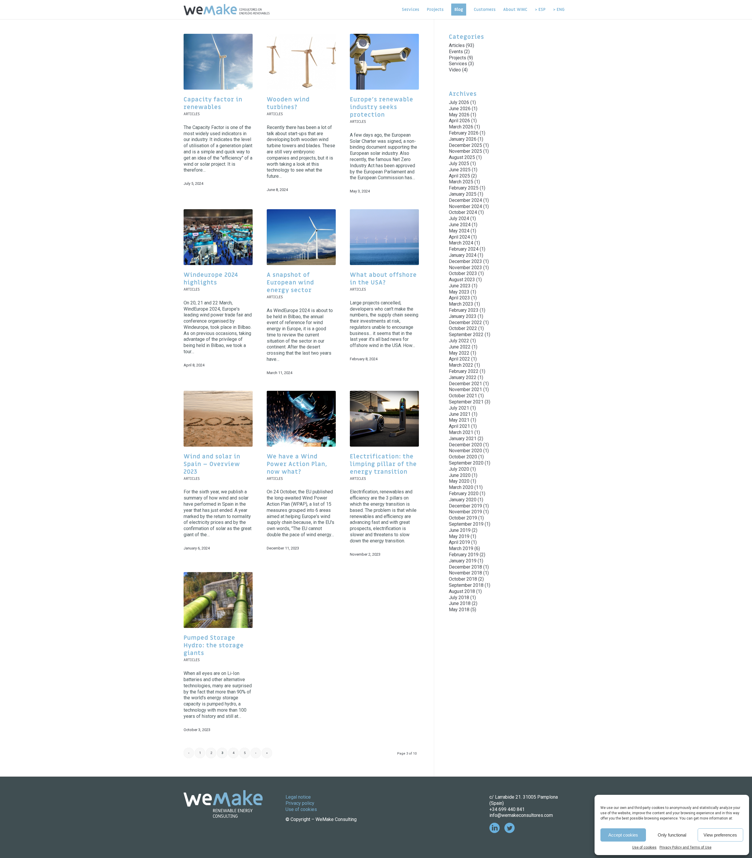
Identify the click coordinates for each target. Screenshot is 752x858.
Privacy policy (300, 803)
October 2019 (463, 518)
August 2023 (462, 279)
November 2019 (465, 512)
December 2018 (465, 567)
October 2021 (463, 395)
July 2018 (459, 597)
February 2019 (464, 554)
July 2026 (459, 102)
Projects (457, 58)
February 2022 (464, 371)
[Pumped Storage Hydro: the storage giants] (218, 600)
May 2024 (459, 231)
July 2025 (459, 163)
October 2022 (463, 328)
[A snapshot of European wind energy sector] (301, 237)
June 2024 (460, 224)
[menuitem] (410, 9)
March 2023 (461, 304)
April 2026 (459, 120)
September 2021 (466, 402)
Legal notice (298, 797)
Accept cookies (623, 834)
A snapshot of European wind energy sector (290, 282)
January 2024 (462, 255)
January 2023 (462, 316)
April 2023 (459, 298)
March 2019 (461, 548)
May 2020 (459, 481)
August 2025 (462, 157)
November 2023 (465, 267)
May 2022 (459, 353)
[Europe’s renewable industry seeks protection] (384, 62)
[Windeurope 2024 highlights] (218, 237)
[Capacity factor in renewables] (218, 62)
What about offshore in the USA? (383, 278)
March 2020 (461, 487)
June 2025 (460, 169)
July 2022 (459, 340)
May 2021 (459, 420)
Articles (192, 114)
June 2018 (460, 603)
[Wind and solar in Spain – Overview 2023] (218, 419)
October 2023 (463, 273)
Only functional (672, 834)
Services (458, 63)
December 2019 (465, 506)
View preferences (720, 834)
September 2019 (466, 524)
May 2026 (459, 115)
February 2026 (464, 133)
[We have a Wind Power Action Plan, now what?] (301, 419)
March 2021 (461, 432)
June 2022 (460, 347)
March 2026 (461, 127)
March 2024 (461, 243)
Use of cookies (644, 847)
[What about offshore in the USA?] (384, 237)
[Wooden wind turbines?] (301, 62)
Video (455, 70)
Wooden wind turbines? (288, 103)
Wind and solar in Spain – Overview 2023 (212, 464)
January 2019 (462, 561)
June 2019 (460, 530)
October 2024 (463, 212)
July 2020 (459, 469)
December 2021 (465, 383)
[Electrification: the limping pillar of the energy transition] (384, 419)
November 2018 (465, 573)
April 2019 (459, 542)
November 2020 (465, 450)
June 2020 (460, 475)
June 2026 (460, 108)
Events (456, 51)
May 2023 (459, 292)
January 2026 (462, 139)
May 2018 (459, 609)
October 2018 (463, 579)
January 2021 (462, 438)
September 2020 (466, 463)
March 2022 (461, 365)
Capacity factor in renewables (213, 103)
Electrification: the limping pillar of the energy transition (383, 464)
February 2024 (464, 249)
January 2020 (462, 499)
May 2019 (459, 536)
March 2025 (461, 182)
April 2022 (459, 359)
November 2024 (465, 206)
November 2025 (465, 151)
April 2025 (459, 176)
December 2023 (465, 261)
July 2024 (459, 218)
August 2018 (462, 591)
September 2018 (466, 585)
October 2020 (463, 457)
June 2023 (460, 286)
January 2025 (462, 194)
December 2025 (465, 145)
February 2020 (464, 493)
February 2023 (464, 310)
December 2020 (465, 445)
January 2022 (462, 377)
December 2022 (465, 322)
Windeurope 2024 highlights (211, 278)
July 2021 (459, 408)
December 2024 (465, 200)
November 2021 (465, 389)
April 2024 (459, 237)
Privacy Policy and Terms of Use (685, 847)
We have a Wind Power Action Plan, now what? (297, 464)
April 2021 (459, 426)
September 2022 (466, 334)
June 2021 (460, 414)
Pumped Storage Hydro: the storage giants (214, 645)
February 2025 (464, 188)
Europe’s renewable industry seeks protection (381, 107)
